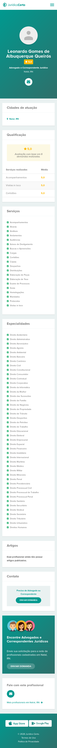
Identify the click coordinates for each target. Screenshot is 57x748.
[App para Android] (40, 726)
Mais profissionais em (23, 702)
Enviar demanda (28, 600)
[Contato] (28, 82)
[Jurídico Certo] (14, 7)
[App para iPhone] (17, 726)
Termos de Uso (28, 738)
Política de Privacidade (28, 741)
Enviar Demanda (21, 666)
